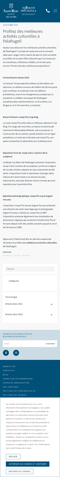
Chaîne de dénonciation (16, 383)
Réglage (13, 457)
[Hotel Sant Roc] (11, 11)
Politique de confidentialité (19, 391)
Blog (6, 375)
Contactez (9, 370)
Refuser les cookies (19, 471)
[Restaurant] (29, 11)
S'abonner (50, 343)
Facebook (7, 255)
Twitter (16, 255)
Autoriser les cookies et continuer (27, 464)
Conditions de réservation (18, 379)
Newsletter (9, 366)
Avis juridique (11, 387)
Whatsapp (26, 255)
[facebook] (6, 355)
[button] (55, 11)
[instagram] (16, 355)
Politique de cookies (15, 395)
